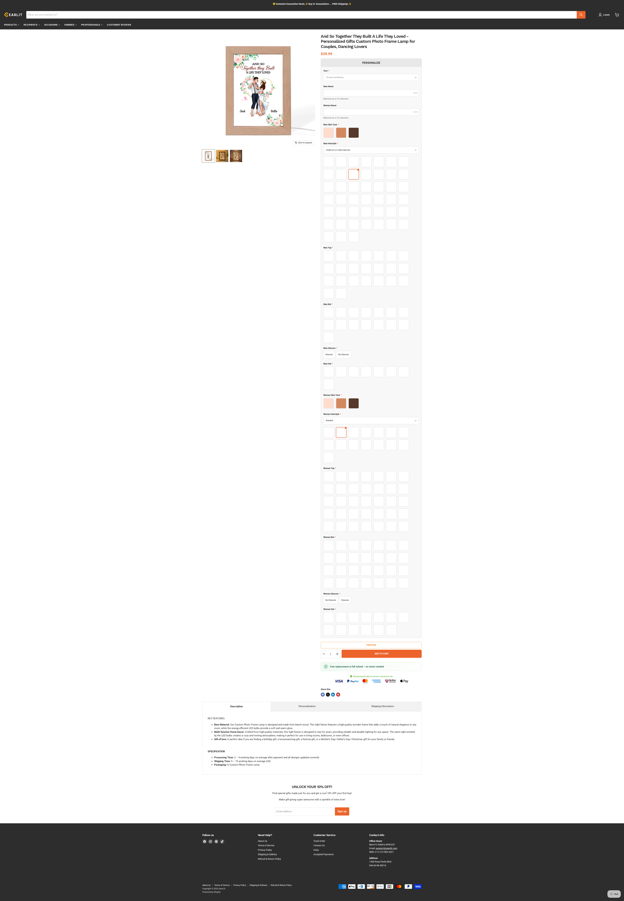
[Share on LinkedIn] (333, 695)
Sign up (342, 811)
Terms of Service (266, 845)
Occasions (51, 24)
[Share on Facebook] (323, 695)
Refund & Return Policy (269, 859)
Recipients (31, 24)
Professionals (91, 24)
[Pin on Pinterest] (338, 695)
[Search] (581, 15)
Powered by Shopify (211, 892)
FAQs (316, 850)
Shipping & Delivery (267, 854)
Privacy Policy (265, 850)
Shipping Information (382, 706)
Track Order (319, 841)
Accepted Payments (323, 854)
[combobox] (301, 15)
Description (236, 706)
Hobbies (69, 24)
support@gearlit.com (386, 848)
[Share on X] (328, 695)
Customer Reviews (119, 24)
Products (10, 24)
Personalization (307, 706)
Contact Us (319, 845)
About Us (262, 841)
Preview (371, 645)
